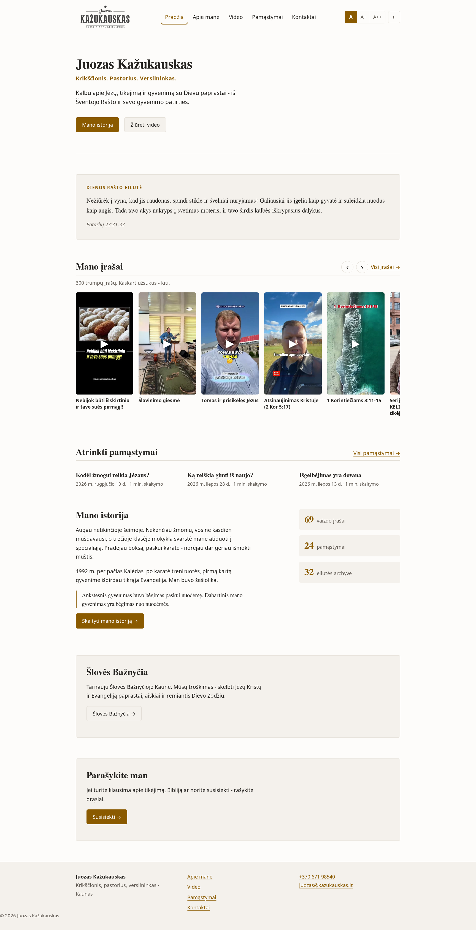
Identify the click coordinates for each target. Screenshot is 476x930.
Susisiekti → (107, 817)
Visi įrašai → (385, 267)
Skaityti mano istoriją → (110, 621)
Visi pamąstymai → (376, 453)
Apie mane (206, 17)
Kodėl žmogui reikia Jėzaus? (112, 475)
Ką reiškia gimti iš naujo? (220, 475)
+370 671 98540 (317, 876)
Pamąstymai (267, 17)
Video (236, 17)
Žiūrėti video (145, 124)
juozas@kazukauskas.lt (326, 885)
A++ (377, 17)
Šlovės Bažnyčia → (114, 713)
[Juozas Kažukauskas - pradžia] (106, 17)
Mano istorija (97, 124)
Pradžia (174, 17)
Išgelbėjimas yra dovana (330, 475)
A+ (363, 17)
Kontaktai (304, 17)
